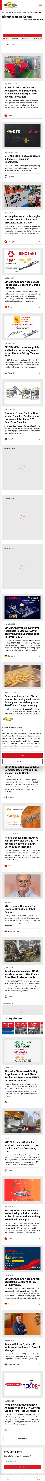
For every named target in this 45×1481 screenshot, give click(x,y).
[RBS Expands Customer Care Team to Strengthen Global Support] (22, 903)
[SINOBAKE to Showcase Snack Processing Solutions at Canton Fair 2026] (22, 279)
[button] (41, 1028)
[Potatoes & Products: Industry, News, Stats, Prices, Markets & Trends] (11, 5)
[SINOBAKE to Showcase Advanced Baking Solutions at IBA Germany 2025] (22, 1276)
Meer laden (22, 1438)
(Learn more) (39, 19)
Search (22, 1479)
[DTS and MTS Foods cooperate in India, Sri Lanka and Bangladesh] (22, 150)
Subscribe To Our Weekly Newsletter (17, 1456)
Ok (22, 756)
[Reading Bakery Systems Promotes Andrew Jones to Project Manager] (22, 1338)
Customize (21, 762)
